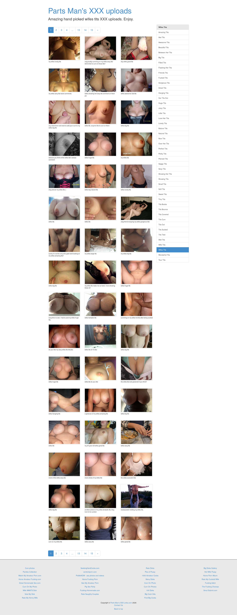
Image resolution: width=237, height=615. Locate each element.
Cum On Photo (150, 583)
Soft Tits (161, 189)
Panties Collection (30, 572)
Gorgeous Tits (164, 83)
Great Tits (162, 88)
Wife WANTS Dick (30, 590)
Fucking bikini (210, 583)
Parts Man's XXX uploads (90, 10)
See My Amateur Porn (90, 583)
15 (91, 29)
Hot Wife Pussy (210, 572)
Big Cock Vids (150, 594)
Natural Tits (163, 133)
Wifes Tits (162, 250)
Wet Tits (161, 239)
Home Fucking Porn (90, 579)
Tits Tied (161, 234)
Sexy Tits (162, 169)
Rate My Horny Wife (30, 597)
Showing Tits (163, 179)
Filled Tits (162, 62)
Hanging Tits (163, 93)
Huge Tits (162, 103)
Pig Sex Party (90, 586)
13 (78, 29)
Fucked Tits (163, 78)
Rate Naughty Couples (90, 594)
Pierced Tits (163, 158)
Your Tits (161, 260)
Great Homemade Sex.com (29, 583)
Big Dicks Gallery (210, 568)
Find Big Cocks (150, 597)
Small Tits (162, 184)
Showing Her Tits (165, 174)
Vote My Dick (30, 594)
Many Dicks (150, 579)
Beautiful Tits (163, 47)
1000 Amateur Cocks (150, 575)
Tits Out (161, 224)
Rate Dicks (150, 568)
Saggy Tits (162, 164)
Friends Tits (163, 72)
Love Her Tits (163, 118)
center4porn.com (90, 572)
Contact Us (118, 605)
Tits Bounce (163, 209)
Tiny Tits (161, 199)
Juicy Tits (162, 108)
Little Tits (162, 113)
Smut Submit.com (210, 590)
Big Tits (161, 57)
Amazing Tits (163, 32)
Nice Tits (161, 138)
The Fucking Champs (210, 586)
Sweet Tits (162, 194)
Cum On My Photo (30, 586)
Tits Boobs (162, 204)
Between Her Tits (165, 52)
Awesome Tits (163, 42)
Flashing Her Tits (165, 67)
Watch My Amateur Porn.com (29, 575)
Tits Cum (162, 219)
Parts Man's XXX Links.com (121, 602)
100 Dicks (150, 590)
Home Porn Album (210, 575)
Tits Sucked (163, 229)
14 (85, 29)
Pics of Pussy (150, 572)
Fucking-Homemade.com (90, 590)
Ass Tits (161, 37)
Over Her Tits (163, 143)
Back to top (118, 609)
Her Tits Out (163, 98)
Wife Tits (161, 245)
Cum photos (30, 568)
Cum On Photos (150, 586)
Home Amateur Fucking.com (30, 579)
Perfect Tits (162, 148)
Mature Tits (162, 128)
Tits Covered (163, 214)
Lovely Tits (162, 123)
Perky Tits (162, 153)
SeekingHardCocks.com (90, 568)
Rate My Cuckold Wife (210, 579)
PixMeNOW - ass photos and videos (90, 575)
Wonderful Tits (164, 255)
